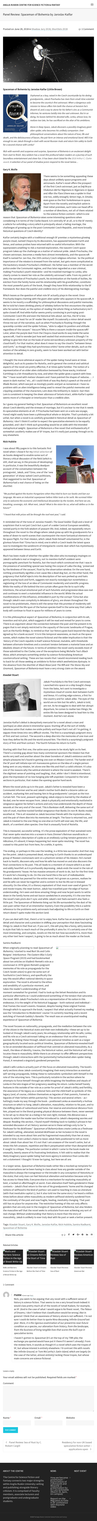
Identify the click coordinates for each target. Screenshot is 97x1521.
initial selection (41, 451)
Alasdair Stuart (17, 1224)
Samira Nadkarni (81, 1224)
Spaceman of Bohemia (15, 89)
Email (38, 1417)
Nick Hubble (65, 1224)
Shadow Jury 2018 (41, 29)
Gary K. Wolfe (33, 1224)
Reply (31, 1295)
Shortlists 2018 (60, 29)
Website (70, 1417)
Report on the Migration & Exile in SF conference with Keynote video (59, 1502)
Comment (8, 1383)
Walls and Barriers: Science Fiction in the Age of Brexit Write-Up (12, 1271)
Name (6, 1417)
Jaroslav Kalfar (49, 1224)
